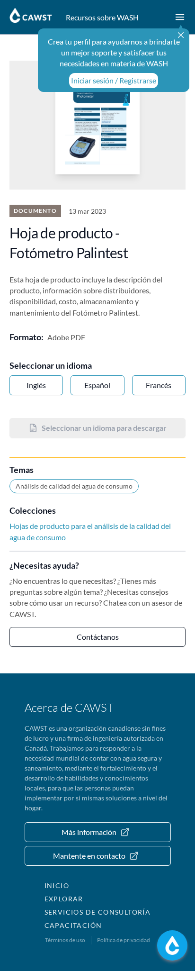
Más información (89, 831)
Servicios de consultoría (97, 912)
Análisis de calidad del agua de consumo (74, 486)
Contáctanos (98, 636)
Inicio (56, 885)
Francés (158, 385)
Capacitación (73, 925)
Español (97, 385)
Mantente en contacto (89, 855)
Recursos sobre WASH (102, 17)
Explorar (63, 899)
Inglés (36, 385)
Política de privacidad (123, 940)
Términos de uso (65, 940)
